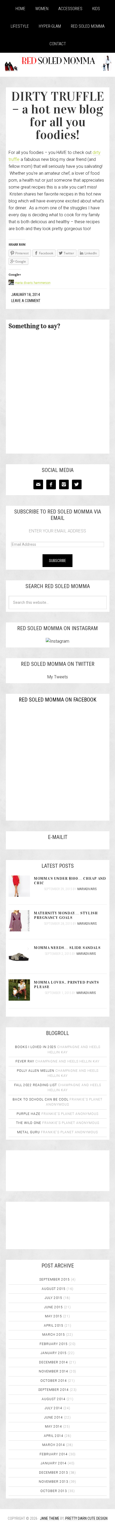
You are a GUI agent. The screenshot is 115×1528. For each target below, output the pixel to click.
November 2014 (53, 1371)
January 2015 (54, 1353)
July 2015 (53, 1298)
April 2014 (53, 1436)
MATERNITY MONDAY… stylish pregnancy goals (66, 915)
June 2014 (53, 1417)
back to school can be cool (40, 1099)
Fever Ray (25, 1061)
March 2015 (53, 1335)
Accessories (70, 8)
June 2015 (53, 1307)
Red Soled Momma (88, 26)
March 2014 (53, 1445)
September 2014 (53, 1390)
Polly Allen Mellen (35, 1071)
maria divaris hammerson (33, 283)
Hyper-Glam (50, 26)
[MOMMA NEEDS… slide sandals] (21, 956)
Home (20, 8)
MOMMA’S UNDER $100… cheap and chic (70, 880)
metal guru (28, 1132)
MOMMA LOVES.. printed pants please (66, 984)
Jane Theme (49, 1518)
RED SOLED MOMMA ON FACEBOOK (57, 699)
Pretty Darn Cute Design (86, 1518)
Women (41, 8)
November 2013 (53, 1482)
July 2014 (53, 1408)
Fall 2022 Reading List (35, 1085)
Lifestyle (20, 26)
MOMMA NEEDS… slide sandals (67, 948)
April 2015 (53, 1325)
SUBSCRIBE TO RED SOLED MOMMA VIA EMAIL (57, 514)
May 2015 (53, 1316)
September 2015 (54, 1279)
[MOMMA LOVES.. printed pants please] (21, 990)
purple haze (28, 1114)
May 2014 (53, 1426)
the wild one (28, 1123)
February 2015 (54, 1344)
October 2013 (53, 1491)
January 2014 (54, 1463)
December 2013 (53, 1472)
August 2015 (54, 1289)
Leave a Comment (25, 301)
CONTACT (57, 43)
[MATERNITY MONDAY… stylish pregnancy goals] (21, 921)
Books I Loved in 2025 (35, 1047)
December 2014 (53, 1362)
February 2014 (54, 1454)
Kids (96, 8)
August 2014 (54, 1399)
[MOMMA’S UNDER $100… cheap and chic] (21, 886)
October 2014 (53, 1381)
